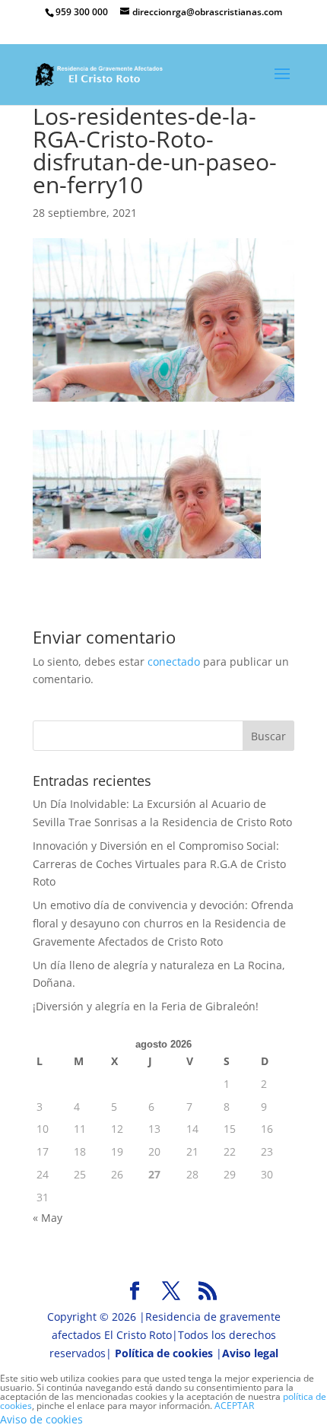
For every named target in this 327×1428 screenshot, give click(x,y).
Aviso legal (250, 1353)
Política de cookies (164, 1353)
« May (47, 1217)
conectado (174, 661)
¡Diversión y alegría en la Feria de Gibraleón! (146, 1006)
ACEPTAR (234, 1405)
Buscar (268, 736)
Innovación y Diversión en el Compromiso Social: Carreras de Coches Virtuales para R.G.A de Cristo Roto (159, 863)
